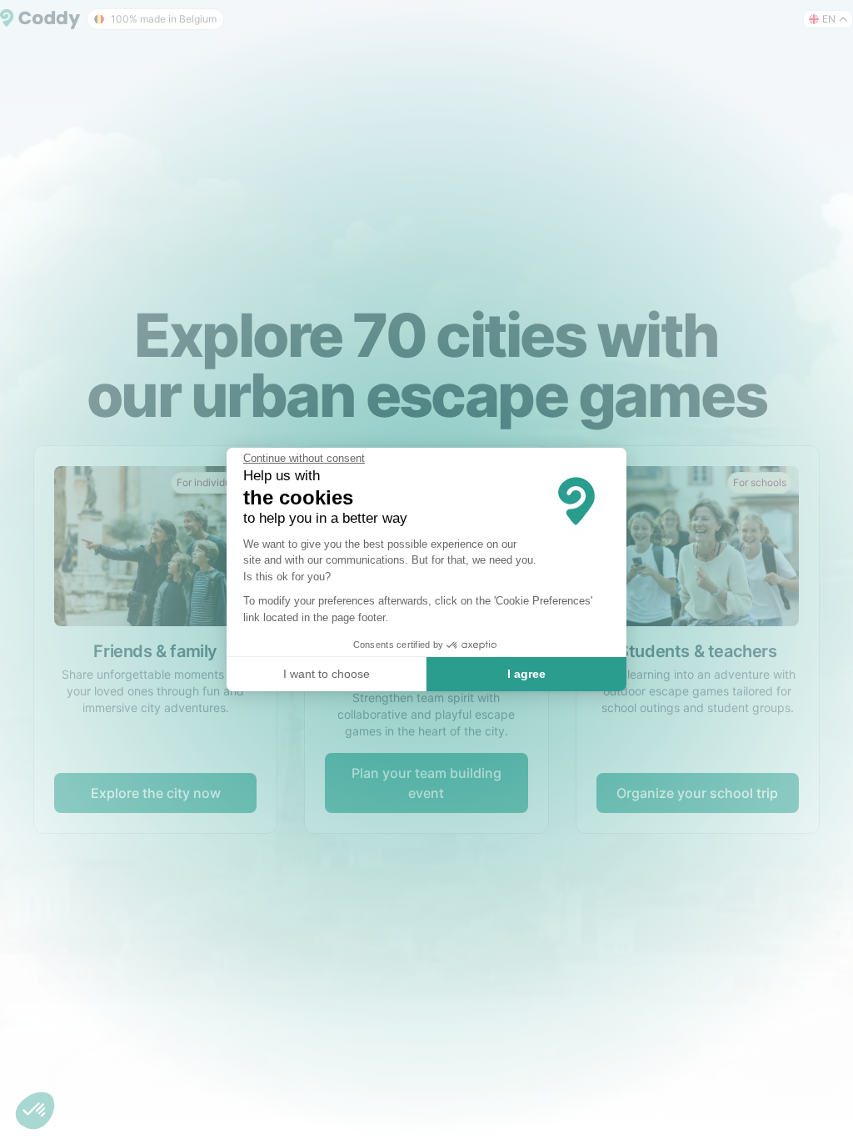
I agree (526, 673)
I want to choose (326, 673)
